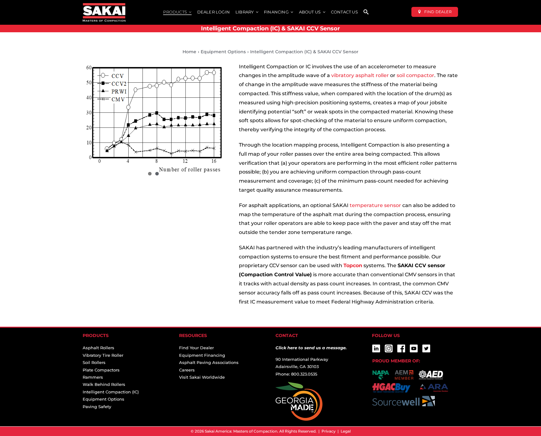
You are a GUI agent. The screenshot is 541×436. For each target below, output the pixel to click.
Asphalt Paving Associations (209, 362)
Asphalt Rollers (98, 347)
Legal (346, 431)
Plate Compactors (101, 369)
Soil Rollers (94, 362)
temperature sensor (375, 205)
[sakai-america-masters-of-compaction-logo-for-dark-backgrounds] (104, 5)
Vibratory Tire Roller (103, 355)
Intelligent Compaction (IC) (111, 391)
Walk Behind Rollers (104, 384)
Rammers (93, 377)
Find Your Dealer (196, 347)
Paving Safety (97, 406)
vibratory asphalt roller (360, 75)
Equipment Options (103, 399)
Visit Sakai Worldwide (202, 377)
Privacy (329, 431)
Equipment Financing (202, 355)
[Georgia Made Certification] (299, 385)
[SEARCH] (365, 12)
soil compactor (415, 75)
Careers (187, 369)
